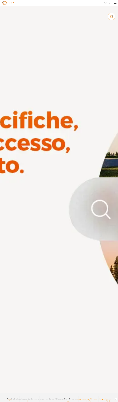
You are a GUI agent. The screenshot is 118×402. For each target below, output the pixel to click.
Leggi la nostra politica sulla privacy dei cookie (94, 399)
